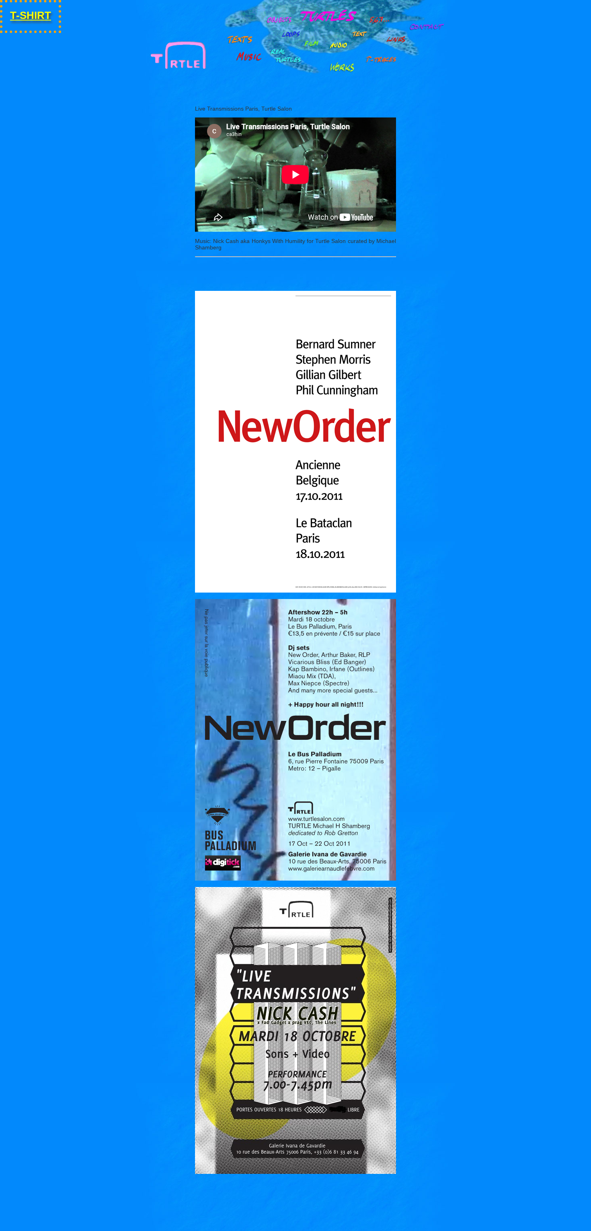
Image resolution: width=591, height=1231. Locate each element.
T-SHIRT (30, 15)
